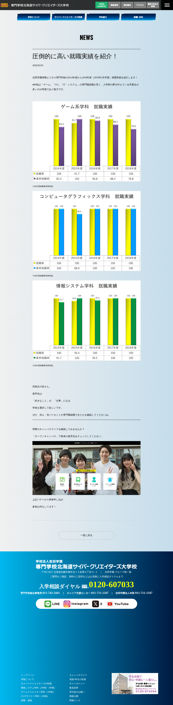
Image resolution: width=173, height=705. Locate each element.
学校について (27, 679)
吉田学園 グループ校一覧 (118, 572)
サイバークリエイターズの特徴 (36, 683)
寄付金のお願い (77, 692)
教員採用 (73, 687)
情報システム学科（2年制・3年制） (38, 687)
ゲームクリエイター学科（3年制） (38, 692)
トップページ (27, 675)
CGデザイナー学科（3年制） (35, 696)
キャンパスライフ (78, 675)
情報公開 (73, 696)
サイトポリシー (77, 683)
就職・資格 (26, 700)
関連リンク (74, 700)
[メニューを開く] (167, 5)
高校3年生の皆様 (77, 679)
